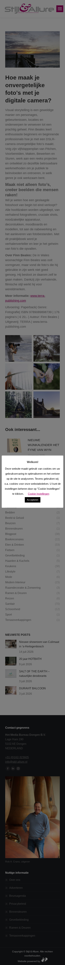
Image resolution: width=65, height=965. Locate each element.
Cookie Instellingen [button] (38, 493)
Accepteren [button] (32, 500)
